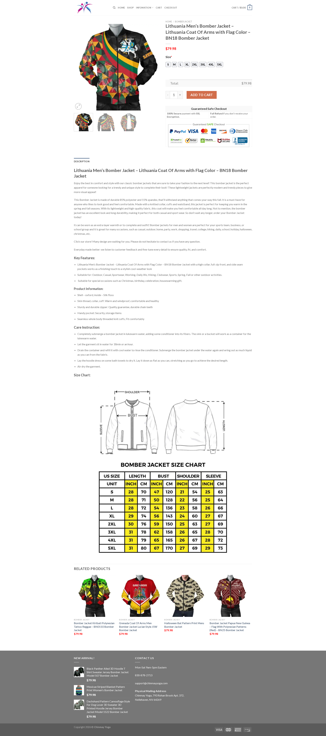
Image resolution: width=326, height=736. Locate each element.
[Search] (114, 7)
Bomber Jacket (183, 21)
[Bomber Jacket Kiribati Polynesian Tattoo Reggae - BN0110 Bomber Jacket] (95, 596)
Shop (130, 7)
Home (121, 7)
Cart (159, 7)
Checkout (170, 7)
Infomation (143, 7)
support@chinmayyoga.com (151, 683)
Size (169, 57)
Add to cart (202, 95)
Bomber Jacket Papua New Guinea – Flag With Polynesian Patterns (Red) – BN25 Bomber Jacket (230, 626)
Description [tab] (81, 161)
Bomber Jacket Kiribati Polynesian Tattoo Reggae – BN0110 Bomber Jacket (94, 626)
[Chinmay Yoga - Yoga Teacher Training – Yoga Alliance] (91, 7)
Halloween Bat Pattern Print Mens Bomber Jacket (184, 624)
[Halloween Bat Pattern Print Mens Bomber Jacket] (185, 596)
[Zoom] (78, 106)
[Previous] (80, 67)
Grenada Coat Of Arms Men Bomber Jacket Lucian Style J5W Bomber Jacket (138, 626)
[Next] (154, 67)
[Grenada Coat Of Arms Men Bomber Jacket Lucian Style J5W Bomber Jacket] (140, 596)
